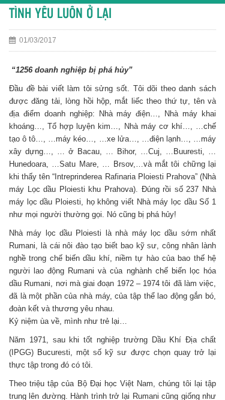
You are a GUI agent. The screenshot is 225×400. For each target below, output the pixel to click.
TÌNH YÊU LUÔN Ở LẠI (60, 14)
